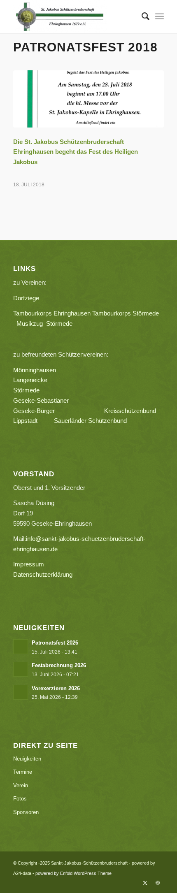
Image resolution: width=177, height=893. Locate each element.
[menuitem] (141, 16)
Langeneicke (30, 379)
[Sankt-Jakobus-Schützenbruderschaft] (73, 16)
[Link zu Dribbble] (157, 883)
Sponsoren (26, 812)
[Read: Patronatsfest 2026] (20, 646)
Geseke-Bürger (58, 410)
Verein (20, 785)
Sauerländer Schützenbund (90, 420)
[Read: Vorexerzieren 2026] (20, 692)
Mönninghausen (34, 369)
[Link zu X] (145, 883)
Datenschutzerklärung (42, 574)
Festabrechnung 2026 (59, 665)
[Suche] (141, 16)
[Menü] (159, 16)
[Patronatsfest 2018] (88, 99)
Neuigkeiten (27, 759)
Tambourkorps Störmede (125, 313)
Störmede (26, 390)
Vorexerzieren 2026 (56, 688)
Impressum (28, 564)
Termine (22, 772)
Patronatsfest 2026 (55, 643)
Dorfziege (26, 298)
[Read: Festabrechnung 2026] (20, 669)
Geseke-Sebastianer (41, 400)
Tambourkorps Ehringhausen (52, 313)
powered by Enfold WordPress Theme (73, 873)
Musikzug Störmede (47, 323)
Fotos (20, 799)
